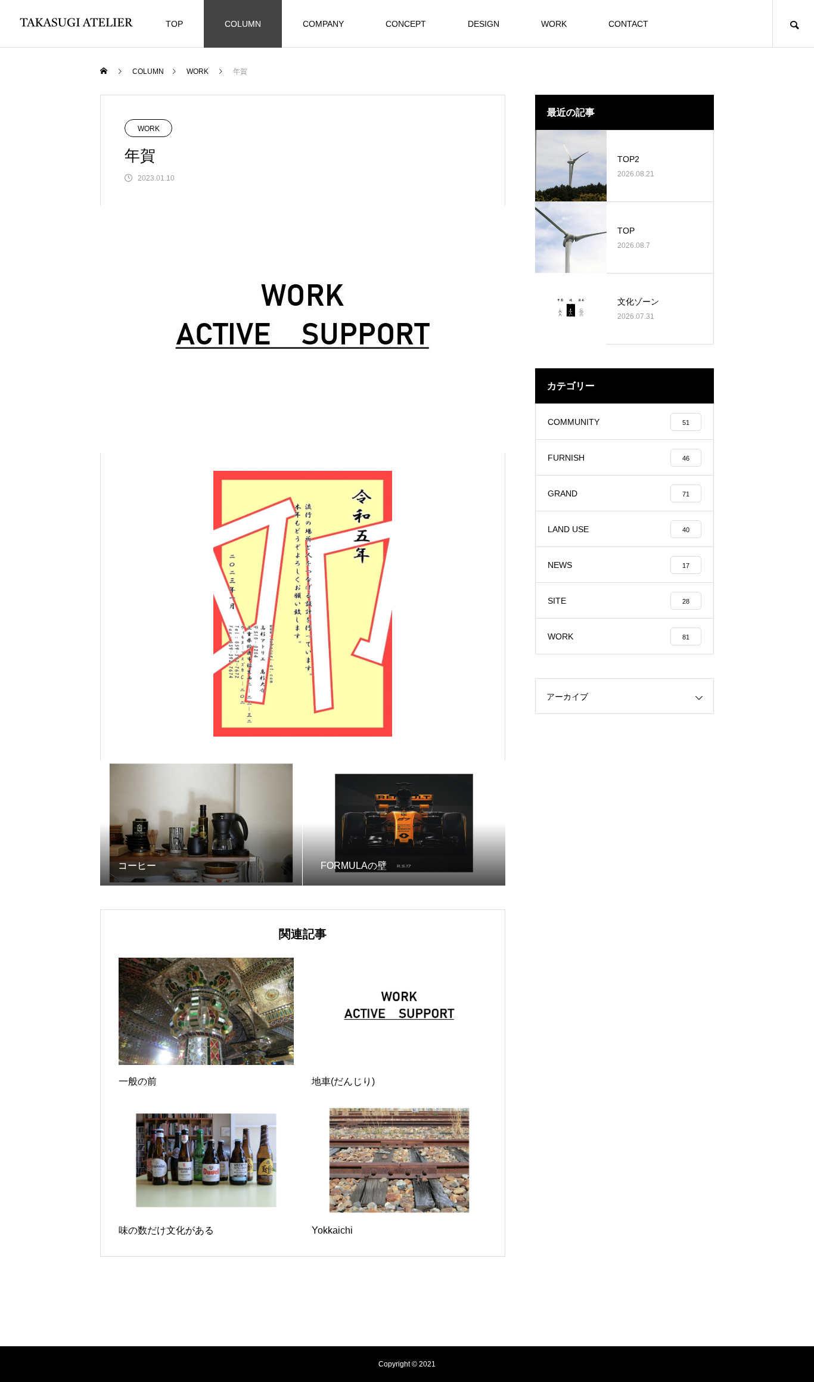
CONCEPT (406, 24)
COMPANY (323, 24)
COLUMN (243, 24)
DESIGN (483, 24)
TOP (174, 24)
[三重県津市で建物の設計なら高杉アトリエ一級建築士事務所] (77, 24)
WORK (554, 24)
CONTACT (628, 24)
